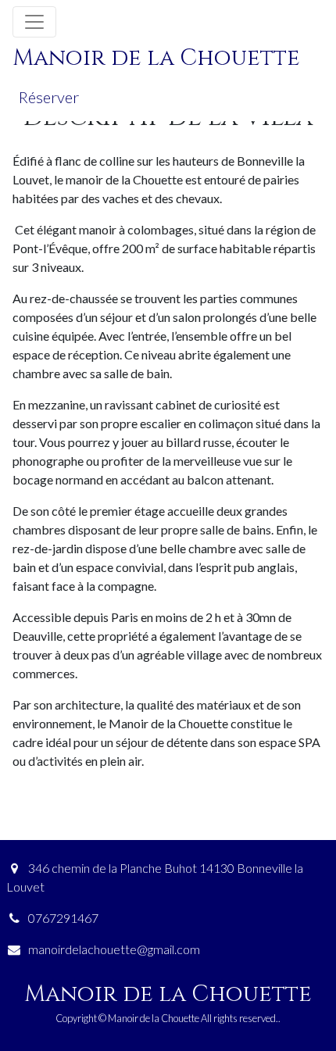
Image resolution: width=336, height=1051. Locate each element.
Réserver (49, 97)
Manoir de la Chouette (156, 58)
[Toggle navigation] (34, 22)
